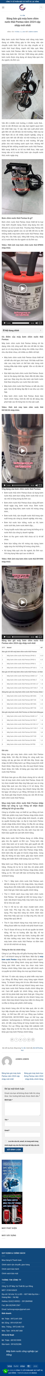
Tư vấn (22, 15)
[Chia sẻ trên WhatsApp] (12, 1040)
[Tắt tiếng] (36, 323)
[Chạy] (5, 323)
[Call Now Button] (5, 1371)
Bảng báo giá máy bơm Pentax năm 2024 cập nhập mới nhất (11, 1076)
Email (7, 1130)
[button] (3, 7)
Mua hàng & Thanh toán (12, 1260)
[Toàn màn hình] (40, 323)
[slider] (20, 323)
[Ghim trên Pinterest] (29, 1040)
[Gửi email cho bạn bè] (25, 1040)
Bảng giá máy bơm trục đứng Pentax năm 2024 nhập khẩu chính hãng (33, 1076)
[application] (22, 288)
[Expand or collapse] (40, 330)
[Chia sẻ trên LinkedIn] (33, 1040)
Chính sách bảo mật (10, 1273)
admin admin (33, 32)
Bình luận (9, 1100)
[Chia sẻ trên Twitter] (20, 1040)
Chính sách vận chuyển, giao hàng (16, 1265)
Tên (6, 1120)
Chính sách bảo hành (10, 1269)
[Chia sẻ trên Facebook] (16, 1040)
